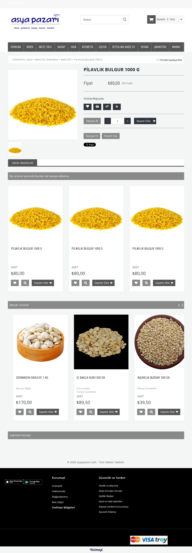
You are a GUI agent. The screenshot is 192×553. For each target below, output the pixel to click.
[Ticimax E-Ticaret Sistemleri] (96, 550)
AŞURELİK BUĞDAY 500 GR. (143, 377)
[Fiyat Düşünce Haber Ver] (117, 107)
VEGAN (144, 46)
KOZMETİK (87, 46)
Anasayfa (57, 485)
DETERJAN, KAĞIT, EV (123, 46)
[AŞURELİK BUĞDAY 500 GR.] (151, 342)
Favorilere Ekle (15, 283)
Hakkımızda (58, 491)
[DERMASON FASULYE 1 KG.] (29, 342)
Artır (127, 121)
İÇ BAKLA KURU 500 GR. (80, 377)
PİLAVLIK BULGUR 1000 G (26, 248)
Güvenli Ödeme (107, 512)
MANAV (176, 46)
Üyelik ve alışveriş (108, 485)
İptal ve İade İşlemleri (110, 501)
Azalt (107, 121)
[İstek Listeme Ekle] (97, 107)
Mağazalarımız (60, 496)
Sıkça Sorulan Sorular (110, 491)
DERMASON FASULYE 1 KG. (21, 377)
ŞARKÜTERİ (160, 46)
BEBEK (30, 46)
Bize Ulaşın (58, 502)
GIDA (73, 46)
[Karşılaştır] (107, 107)
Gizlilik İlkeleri (106, 496)
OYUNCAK (16, 46)
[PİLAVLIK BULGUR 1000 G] (35, 213)
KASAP (61, 46)
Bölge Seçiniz (18, 2)
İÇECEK (102, 46)
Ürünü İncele (25, 283)
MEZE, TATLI (45, 46)
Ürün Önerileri (22, 163)
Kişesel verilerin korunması (113, 506)
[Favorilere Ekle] (88, 107)
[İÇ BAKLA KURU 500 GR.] (90, 342)
